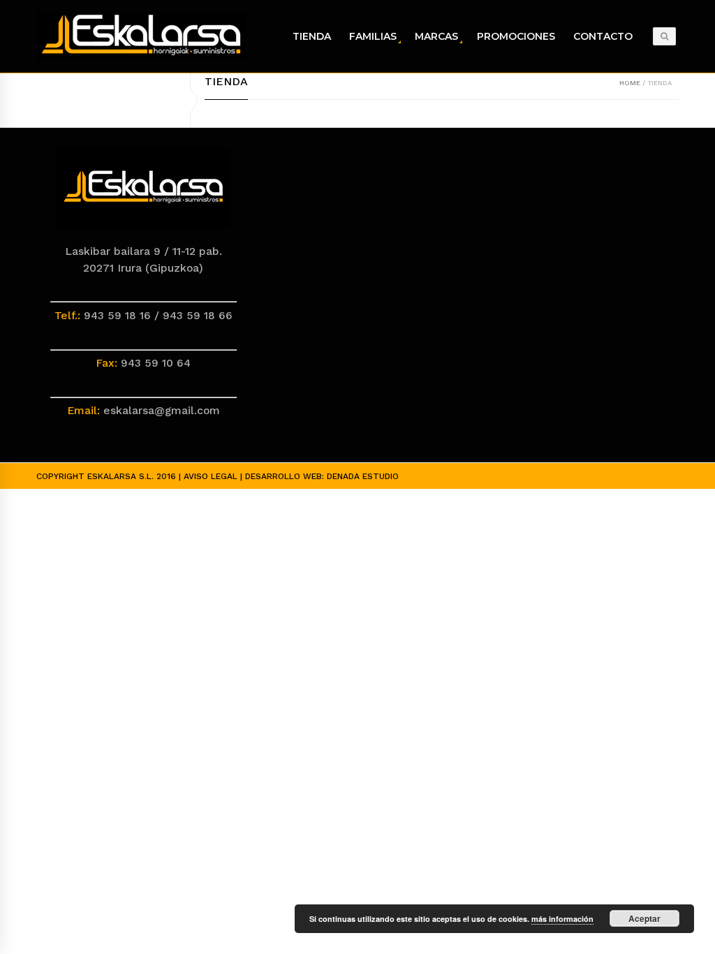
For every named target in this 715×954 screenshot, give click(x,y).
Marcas (436, 36)
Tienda (312, 36)
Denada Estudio (363, 476)
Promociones (516, 36)
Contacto (603, 36)
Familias (373, 36)
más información (562, 918)
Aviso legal (210, 476)
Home (629, 83)
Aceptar (644, 918)
